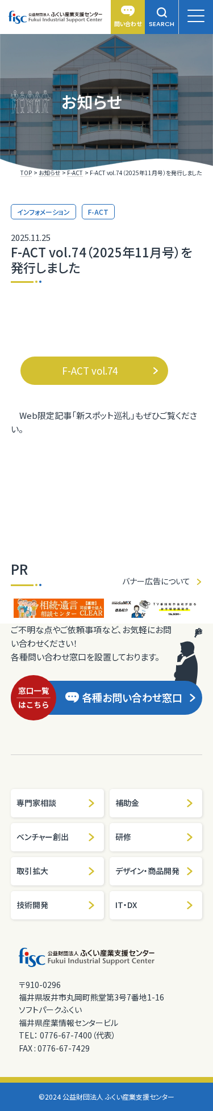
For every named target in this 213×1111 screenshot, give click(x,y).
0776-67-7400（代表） (78, 1035)
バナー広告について (156, 581)
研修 (123, 836)
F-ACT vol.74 (90, 370)
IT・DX (126, 904)
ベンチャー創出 (42, 836)
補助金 (127, 802)
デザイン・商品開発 (147, 870)
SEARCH (161, 23)
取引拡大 (32, 870)
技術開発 (32, 904)
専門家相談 (36, 802)
